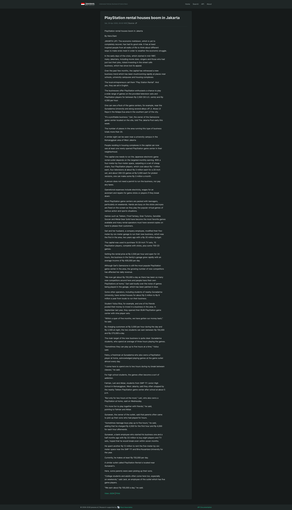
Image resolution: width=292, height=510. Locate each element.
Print (118, 493)
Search (196, 4)
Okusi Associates (126, 507)
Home (187, 4)
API (202, 4)
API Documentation (204, 507)
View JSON (109, 493)
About (209, 4)
